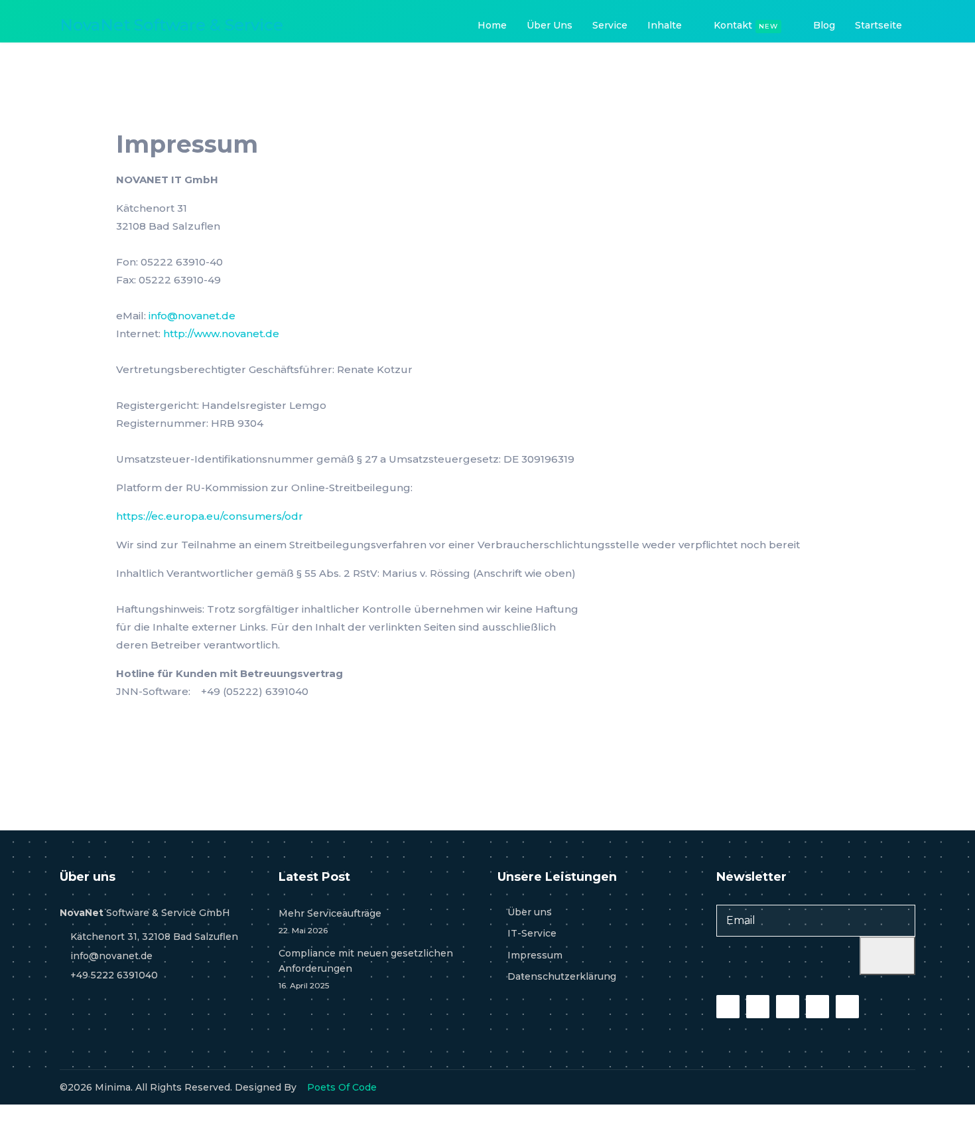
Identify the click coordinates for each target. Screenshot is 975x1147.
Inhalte (664, 25)
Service (609, 25)
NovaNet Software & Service (171, 25)
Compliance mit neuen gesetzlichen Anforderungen (366, 968)
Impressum (534, 955)
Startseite (878, 25)
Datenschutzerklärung (561, 976)
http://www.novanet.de (221, 333)
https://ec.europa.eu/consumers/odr (209, 516)
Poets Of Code (342, 1087)
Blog (824, 25)
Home (492, 25)
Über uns (549, 25)
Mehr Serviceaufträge (330, 921)
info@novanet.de (192, 315)
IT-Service (531, 933)
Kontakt (746, 25)
